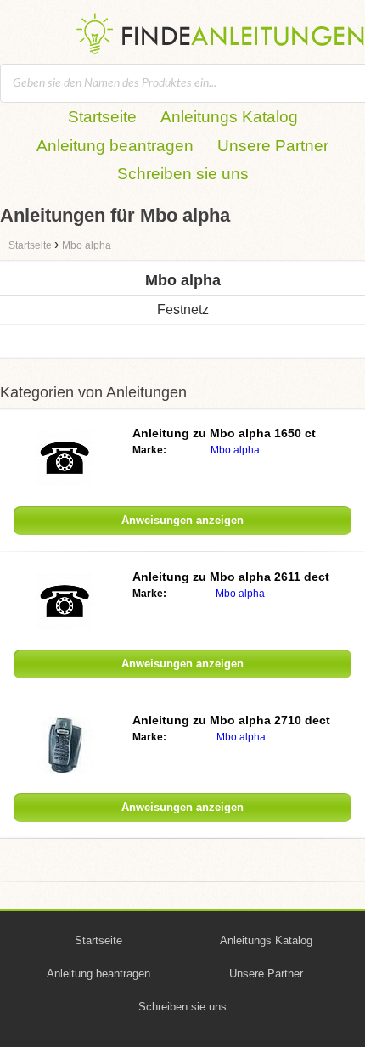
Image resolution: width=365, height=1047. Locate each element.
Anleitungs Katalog (229, 117)
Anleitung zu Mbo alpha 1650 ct (224, 433)
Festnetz (183, 309)
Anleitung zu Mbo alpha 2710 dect (231, 720)
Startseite (102, 117)
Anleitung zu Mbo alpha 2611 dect (230, 576)
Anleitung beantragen (115, 146)
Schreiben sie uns (183, 174)
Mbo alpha (235, 450)
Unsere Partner (272, 146)
